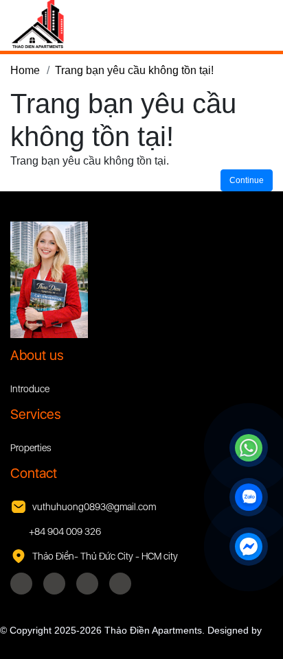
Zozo (11, 644)
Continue (246, 180)
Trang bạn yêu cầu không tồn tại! (134, 70)
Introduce (29, 388)
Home (25, 70)
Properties (31, 447)
